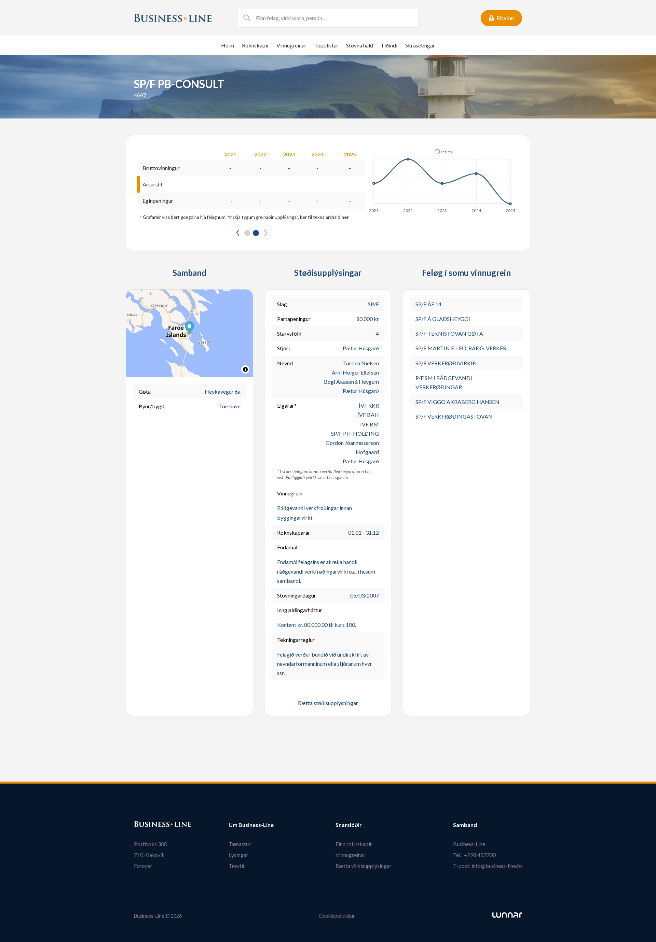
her (345, 217)
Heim (227, 45)
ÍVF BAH (368, 414)
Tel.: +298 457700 (474, 855)
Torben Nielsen (361, 363)
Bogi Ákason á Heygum (351, 381)
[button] (445, 151)
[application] (442, 179)
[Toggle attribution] (245, 369)
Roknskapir (255, 45)
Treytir (237, 865)
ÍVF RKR (369, 405)
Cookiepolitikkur (337, 916)
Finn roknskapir (354, 844)
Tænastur (240, 844)
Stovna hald (359, 45)
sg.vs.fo (341, 477)
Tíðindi (389, 45)
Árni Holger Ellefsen (355, 372)
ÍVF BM (369, 424)
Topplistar (326, 45)
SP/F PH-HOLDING (355, 433)
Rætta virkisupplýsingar (364, 865)
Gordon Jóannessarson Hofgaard (352, 447)
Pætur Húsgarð (361, 348)
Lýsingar (238, 855)
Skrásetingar (420, 45)
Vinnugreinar (291, 45)
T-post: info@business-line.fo (487, 865)
